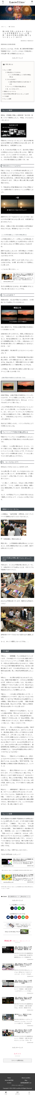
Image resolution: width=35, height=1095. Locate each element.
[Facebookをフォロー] (15, 917)
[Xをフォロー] (12, 917)
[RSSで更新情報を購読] (27, 917)
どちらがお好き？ (11, 79)
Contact (9, 1082)
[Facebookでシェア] (15, 908)
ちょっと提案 (7, 98)
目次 (7, 64)
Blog (26, 1080)
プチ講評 (6, 96)
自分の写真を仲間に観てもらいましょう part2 (16, 94)
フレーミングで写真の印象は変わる (16, 86)
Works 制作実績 (9, 1080)
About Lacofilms (26, 1077)
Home (9, 1077)
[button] (23, 908)
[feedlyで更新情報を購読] (23, 917)
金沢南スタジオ (26, 896)
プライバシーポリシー (17, 1085)
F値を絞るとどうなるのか (14, 72)
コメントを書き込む (17, 1060)
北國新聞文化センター (15, 896)
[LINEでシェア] (19, 908)
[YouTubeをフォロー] (19, 917)
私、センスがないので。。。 (14, 89)
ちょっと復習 (7, 70)
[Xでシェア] (12, 908)
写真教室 (5, 896)
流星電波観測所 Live (25, 1082)
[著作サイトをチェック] (8, 917)
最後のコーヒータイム (10, 91)
